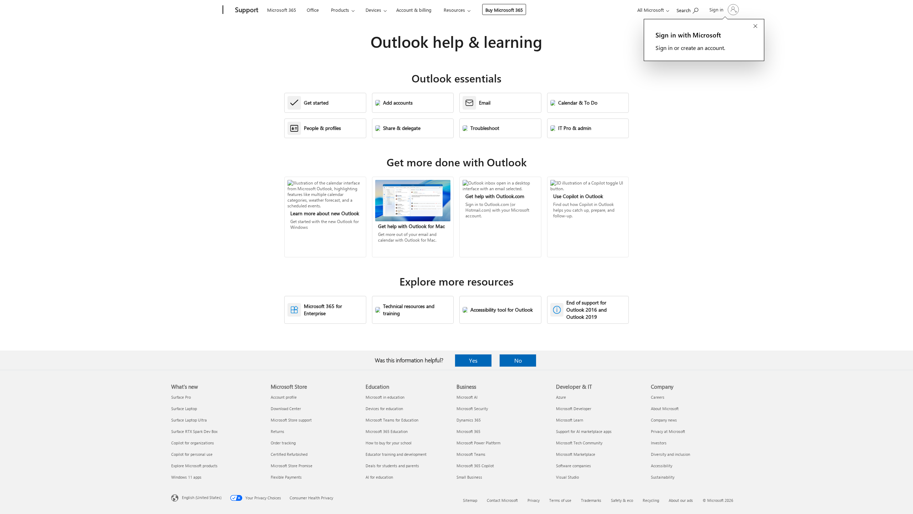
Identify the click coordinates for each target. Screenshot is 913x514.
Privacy (533, 500)
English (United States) (201, 497)
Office (313, 10)
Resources (454, 10)
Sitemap (470, 500)
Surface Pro (181, 397)
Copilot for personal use (192, 454)
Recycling (651, 500)
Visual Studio (567, 477)
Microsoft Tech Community (579, 442)
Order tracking (283, 442)
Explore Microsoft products (194, 465)
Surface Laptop (184, 408)
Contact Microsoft (502, 500)
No (518, 360)
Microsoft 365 (281, 10)
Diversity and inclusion (670, 454)
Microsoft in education (385, 397)
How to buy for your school (389, 442)
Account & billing (414, 10)
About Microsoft (665, 408)
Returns (277, 431)
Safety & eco (622, 500)
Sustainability (662, 477)
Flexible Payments (286, 477)
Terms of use (560, 500)
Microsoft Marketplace (575, 454)
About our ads (681, 500)
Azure (561, 397)
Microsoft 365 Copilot (475, 465)
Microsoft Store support (291, 420)
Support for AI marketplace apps (584, 431)
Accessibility (661, 465)
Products (340, 10)
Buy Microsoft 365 (504, 10)
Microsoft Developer (573, 408)
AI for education (379, 477)
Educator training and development (396, 454)
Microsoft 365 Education (387, 431)
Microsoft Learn (569, 420)
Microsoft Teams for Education (392, 420)
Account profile (284, 397)
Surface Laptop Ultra (189, 420)
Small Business (469, 477)
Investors (659, 442)
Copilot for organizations (192, 442)
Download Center (286, 408)
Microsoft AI (467, 397)
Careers (657, 397)
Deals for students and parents (392, 465)
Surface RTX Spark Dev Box (194, 431)
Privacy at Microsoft (668, 431)
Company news (664, 420)
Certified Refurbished (289, 454)
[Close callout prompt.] (755, 26)
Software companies (573, 465)
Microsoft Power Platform (478, 442)
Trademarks (591, 500)
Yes (473, 360)
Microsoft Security (472, 408)
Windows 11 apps (186, 477)
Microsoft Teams (470, 454)
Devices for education (384, 408)
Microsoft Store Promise (291, 465)
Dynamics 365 (468, 420)
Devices (373, 10)
